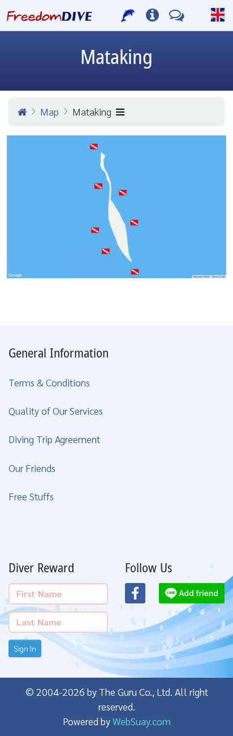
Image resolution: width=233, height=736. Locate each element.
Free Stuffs (31, 496)
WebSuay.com (142, 721)
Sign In (25, 648)
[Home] (22, 111)
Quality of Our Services (55, 410)
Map (49, 111)
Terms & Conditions (49, 382)
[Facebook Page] (142, 596)
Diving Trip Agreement (54, 438)
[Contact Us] (176, 15)
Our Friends (31, 467)
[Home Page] (49, 15)
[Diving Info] (152, 15)
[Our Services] (128, 15)
